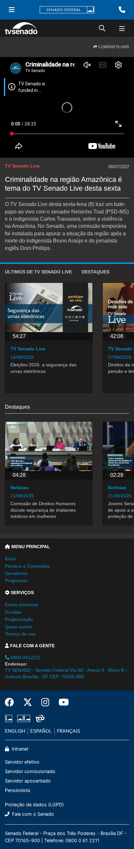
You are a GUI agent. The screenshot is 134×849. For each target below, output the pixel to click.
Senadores (16, 573)
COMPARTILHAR (113, 47)
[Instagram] (45, 702)
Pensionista (17, 790)
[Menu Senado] (11, 10)
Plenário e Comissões (27, 566)
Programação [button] (19, 619)
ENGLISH (15, 731)
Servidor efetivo (22, 762)
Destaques (95, 271)
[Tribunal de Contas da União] (39, 718)
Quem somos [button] (19, 626)
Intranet (19, 749)
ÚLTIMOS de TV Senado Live (38, 271)
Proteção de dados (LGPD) (34, 804)
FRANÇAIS (68, 731)
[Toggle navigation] (122, 29)
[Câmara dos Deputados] (10, 718)
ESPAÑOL (41, 731)
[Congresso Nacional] (24, 718)
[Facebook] (12, 702)
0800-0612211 (25, 657)
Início (10, 558)
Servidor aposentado (28, 780)
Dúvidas (13, 612)
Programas (16, 580)
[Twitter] (28, 702)
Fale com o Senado (32, 814)
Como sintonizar (21, 604)
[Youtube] (61, 702)
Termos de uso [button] (20, 634)
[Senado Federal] (67, 10)
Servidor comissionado (30, 771)
